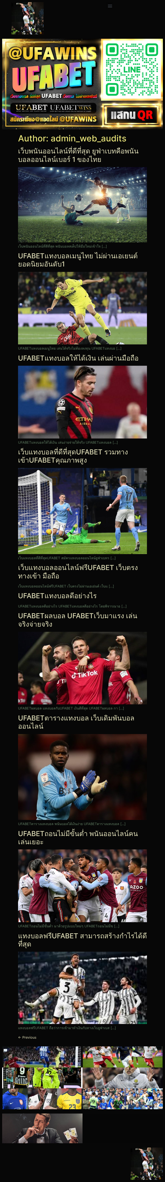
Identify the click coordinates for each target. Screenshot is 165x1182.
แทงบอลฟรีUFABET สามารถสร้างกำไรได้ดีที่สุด (82, 940)
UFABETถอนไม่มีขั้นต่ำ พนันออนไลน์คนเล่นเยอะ (78, 837)
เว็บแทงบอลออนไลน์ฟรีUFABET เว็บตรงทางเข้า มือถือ (78, 571)
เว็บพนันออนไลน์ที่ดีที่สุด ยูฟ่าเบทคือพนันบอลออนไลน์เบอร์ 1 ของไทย (78, 155)
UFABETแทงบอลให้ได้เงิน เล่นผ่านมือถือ (78, 358)
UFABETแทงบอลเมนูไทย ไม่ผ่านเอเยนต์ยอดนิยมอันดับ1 (78, 260)
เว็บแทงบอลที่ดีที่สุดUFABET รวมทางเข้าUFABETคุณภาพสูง (73, 456)
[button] (109, 5)
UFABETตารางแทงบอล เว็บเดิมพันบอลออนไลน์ (76, 722)
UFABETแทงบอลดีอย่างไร (57, 596)
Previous (27, 1037)
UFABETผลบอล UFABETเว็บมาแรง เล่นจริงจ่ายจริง (77, 620)
